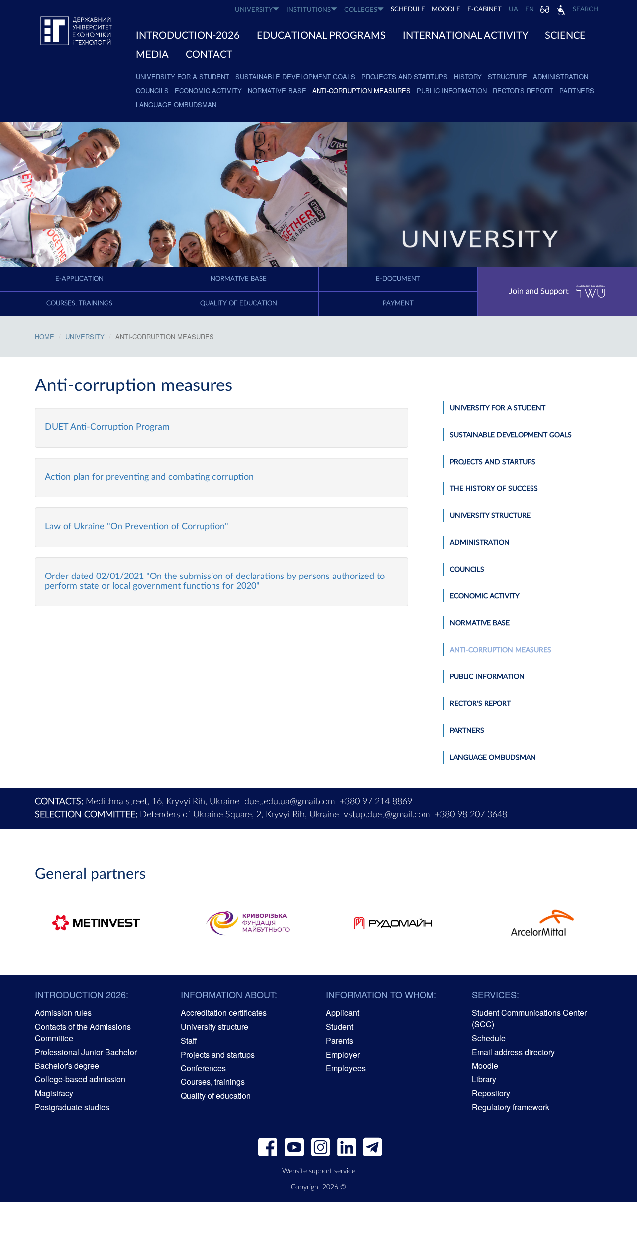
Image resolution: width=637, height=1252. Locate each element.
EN (529, 9)
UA (513, 9)
